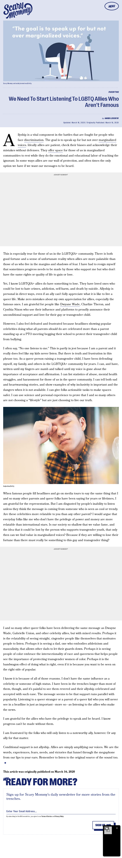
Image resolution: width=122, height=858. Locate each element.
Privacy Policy (59, 816)
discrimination (34, 140)
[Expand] (106, 828)
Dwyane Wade (70, 304)
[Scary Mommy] (18, 10)
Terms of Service (46, 816)
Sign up (100, 825)
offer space (55, 150)
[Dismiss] (116, 828)
